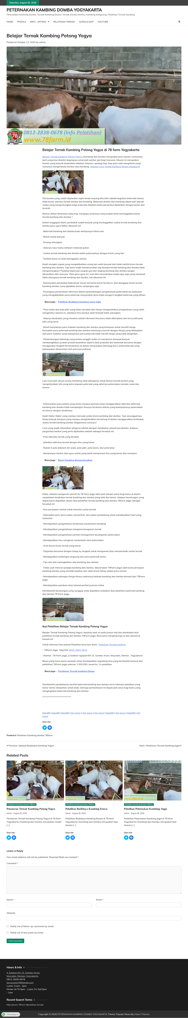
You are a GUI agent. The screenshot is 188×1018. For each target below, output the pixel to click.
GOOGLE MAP (86, 21)
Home (10, 21)
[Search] (179, 22)
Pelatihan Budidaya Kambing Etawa (86, 808)
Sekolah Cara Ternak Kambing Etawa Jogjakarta (115, 166)
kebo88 (46, 713)
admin (42, 42)
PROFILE (21, 21)
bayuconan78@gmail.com (20, 982)
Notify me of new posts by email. (27, 932)
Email (99, 899)
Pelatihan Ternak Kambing (112, 644)
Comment (12, 863)
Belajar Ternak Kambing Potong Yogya (62, 156)
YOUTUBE (103, 21)
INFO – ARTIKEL (38, 21)
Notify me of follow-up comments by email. (32, 926)
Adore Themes (141, 1014)
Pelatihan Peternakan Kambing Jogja (145, 808)
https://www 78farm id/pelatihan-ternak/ (25, 1005)
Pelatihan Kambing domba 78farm (34, 735)
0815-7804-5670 (78, 650)
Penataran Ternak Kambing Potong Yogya (31, 808)
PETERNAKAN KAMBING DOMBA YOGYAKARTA (54, 9)
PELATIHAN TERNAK (64, 21)
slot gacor (75, 713)
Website (11, 913)
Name (10, 899)
